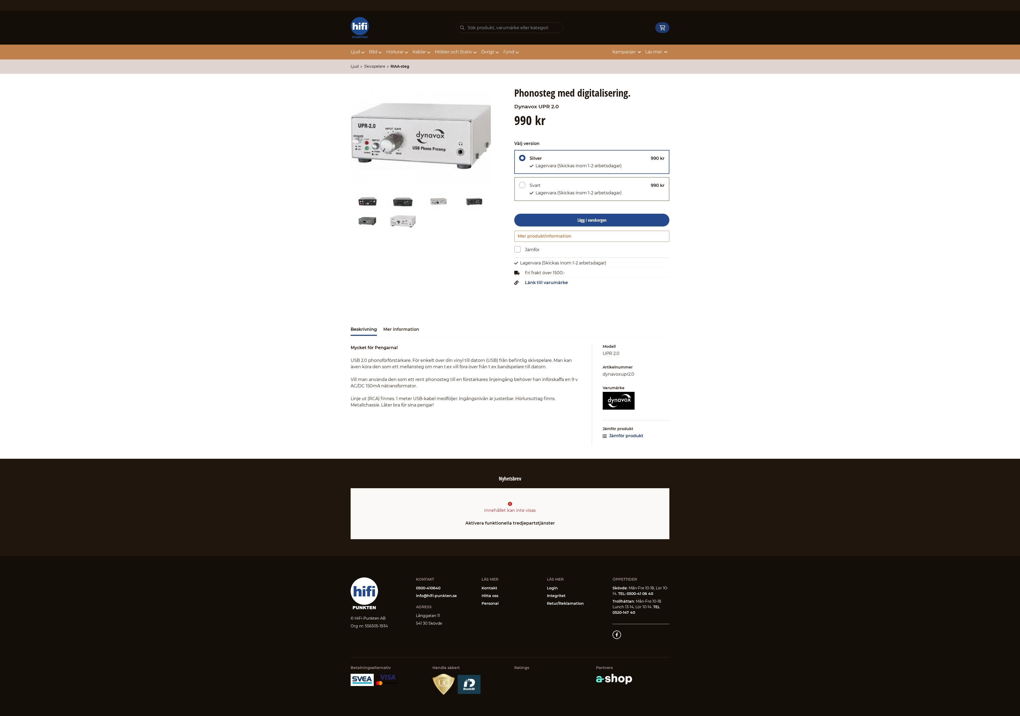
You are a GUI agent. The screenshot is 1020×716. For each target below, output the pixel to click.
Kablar (419, 51)
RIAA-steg (399, 66)
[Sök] (462, 27)
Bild (373, 51)
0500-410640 (428, 588)
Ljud (355, 51)
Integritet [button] (556, 595)
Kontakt (489, 588)
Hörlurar (394, 51)
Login (552, 588)
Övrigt (487, 51)
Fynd (508, 51)
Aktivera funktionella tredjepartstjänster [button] (510, 523)
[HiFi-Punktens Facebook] (617, 635)
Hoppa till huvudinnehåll (507, 7)
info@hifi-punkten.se (436, 595)
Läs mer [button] (653, 51)
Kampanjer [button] (624, 51)
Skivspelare (374, 66)
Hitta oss (490, 595)
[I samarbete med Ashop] (614, 679)
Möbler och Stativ (453, 51)
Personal (490, 603)
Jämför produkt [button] (625, 435)
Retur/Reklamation (565, 603)
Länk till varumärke (546, 283)
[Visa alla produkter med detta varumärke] (636, 401)
